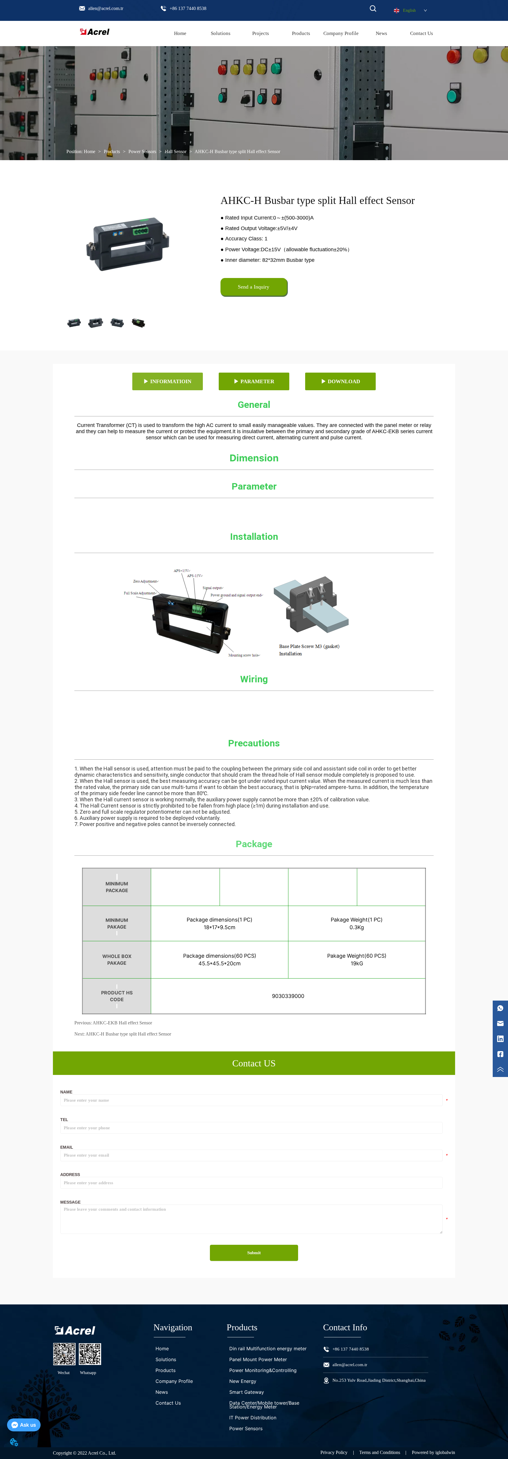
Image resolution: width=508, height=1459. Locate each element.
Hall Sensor (175, 151)
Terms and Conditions (379, 1452)
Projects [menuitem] (260, 33)
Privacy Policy (333, 1452)
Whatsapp (88, 1373)
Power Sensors (142, 151)
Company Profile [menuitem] (341, 33)
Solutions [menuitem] (220, 33)
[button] (301, 33)
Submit (254, 1252)
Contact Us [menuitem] (421, 33)
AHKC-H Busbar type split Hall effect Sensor (237, 151)
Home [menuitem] (180, 33)
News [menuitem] (381, 33)
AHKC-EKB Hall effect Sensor (122, 1022)
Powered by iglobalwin (433, 1452)
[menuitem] (301, 33)
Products (112, 151)
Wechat (64, 1373)
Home (89, 151)
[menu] (301, 33)
